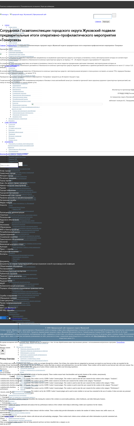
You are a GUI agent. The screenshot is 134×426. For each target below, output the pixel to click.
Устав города (5, 170)
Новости (3, 205)
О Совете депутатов (15, 128)
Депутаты (12, 126)
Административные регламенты (30, 337)
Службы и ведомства (8, 295)
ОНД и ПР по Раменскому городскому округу (23, 215)
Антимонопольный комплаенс (12, 285)
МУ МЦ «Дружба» (7, 310)
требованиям (15, 65)
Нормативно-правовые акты (25, 322)
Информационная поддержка (22, 391)
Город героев (13, 43)
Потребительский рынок (20, 99)
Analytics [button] (3, 407)
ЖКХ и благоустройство (20, 87)
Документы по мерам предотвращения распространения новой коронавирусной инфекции (21, 145)
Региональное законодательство (30, 326)
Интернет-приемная (15, 136)
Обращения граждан (8, 298)
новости (13, 154)
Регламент (12, 138)
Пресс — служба (6, 249)
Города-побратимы (15, 50)
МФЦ (2, 305)
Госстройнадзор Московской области (20, 194)
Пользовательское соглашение (30, 6)
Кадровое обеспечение (16, 132)
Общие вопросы (25, 380)
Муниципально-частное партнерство (20, 420)
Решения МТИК (13, 161)
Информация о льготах (27, 353)
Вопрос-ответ (20, 378)
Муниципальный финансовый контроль (21, 255)
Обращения (9, 409)
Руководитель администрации (12, 212)
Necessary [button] (3, 369)
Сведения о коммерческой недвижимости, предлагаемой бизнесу (33, 355)
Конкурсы (12, 407)
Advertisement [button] (5, 412)
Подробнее (120, 342)
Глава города (13, 27)
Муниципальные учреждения (18, 119)
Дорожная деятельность (20, 115)
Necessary (5, 371)
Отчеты (15, 261)
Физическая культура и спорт (22, 101)
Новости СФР (17, 209)
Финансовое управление (20, 83)
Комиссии (12, 130)
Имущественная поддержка (21, 320)
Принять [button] (3, 345)
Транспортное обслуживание (22, 95)
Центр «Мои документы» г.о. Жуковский (21, 203)
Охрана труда (13, 140)
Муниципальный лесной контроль (19, 282)
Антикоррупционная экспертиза (13, 271)
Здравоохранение (18, 91)
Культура (15, 103)
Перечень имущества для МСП (30, 349)
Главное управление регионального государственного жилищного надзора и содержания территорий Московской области (22, 190)
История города (6, 175)
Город (7, 25)
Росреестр (12, 253)
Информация (13, 415)
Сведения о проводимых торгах (30, 358)
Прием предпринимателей (17, 310)
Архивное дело (17, 117)
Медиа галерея (6, 202)
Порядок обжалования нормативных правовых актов (22, 288)
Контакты (12, 120)
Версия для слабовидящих (47, 6)
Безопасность (17, 89)
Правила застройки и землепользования (21, 56)
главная (98, 22)
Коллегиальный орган (23, 362)
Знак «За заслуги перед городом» (13, 183)
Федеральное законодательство (30, 324)
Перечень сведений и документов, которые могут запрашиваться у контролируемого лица (26, 237)
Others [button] (2, 418)
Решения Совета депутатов (17, 157)
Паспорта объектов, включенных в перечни (34, 351)
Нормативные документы (21, 257)
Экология (4, 241)
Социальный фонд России (17, 207)
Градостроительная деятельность (23, 113)
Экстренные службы (8, 200)
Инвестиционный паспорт (17, 418)
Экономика (4, 224)
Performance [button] (4, 401)
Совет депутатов (11, 122)
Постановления (13, 151)
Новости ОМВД (22, 154)
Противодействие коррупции (18, 176)
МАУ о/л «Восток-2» (8, 307)
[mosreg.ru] (4, 14)
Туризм (3, 188)
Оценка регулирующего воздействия (24, 111)
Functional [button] (3, 395)
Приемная (12, 134)
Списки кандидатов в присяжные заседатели (22, 274)
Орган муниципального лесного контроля (26, 284)
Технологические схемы (20, 97)
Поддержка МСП (14, 314)
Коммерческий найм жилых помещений (21, 172)
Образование (17, 85)
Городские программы (16, 52)
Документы (9, 142)
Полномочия (13, 70)
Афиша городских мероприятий (19, 46)
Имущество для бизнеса (23, 347)
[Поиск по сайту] (114, 15)
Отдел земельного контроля (21, 219)
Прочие (22, 389)
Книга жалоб (12, 403)
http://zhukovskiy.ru (100, 336)
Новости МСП (13, 312)
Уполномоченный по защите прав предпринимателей (19, 169)
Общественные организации (17, 178)
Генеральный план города (17, 54)
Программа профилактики (21, 234)
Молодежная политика (20, 105)
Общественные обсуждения (17, 149)
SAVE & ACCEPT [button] (5, 424)
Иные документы (25, 374)
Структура (12, 68)
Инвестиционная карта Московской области (34, 360)
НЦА (2, 222)
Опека (11, 205)
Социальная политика (19, 93)
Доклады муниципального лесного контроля (26, 301)
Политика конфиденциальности (10, 6)
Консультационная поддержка (22, 393)
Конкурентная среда (15, 174)
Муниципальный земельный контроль (21, 217)
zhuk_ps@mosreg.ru (6, 334)
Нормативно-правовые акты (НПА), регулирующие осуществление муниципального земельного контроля (27, 222)
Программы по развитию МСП (30, 339)
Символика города (7, 173)
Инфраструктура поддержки (17, 395)
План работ (16, 259)
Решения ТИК (13, 159)
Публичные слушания (15, 155)
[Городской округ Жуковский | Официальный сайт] (28, 14)
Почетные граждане (8, 178)
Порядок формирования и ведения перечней (34, 328)
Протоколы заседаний (27, 368)
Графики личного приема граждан (19, 413)
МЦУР (2, 283)
